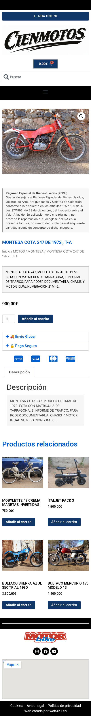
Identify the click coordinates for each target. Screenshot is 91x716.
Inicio (6, 251)
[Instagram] (37, 651)
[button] (45, 91)
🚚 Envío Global (23, 336)
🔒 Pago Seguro (23, 346)
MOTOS (19, 251)
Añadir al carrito (35, 319)
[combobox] (45, 77)
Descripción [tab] (19, 372)
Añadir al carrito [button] (19, 522)
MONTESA (36, 251)
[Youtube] (54, 651)
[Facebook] (45, 651)
